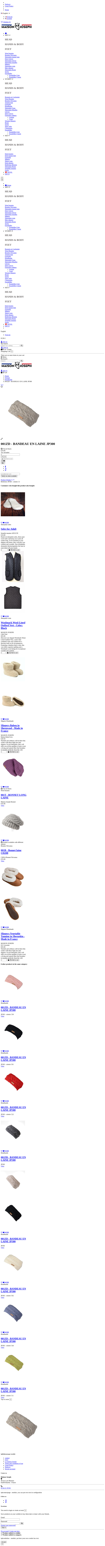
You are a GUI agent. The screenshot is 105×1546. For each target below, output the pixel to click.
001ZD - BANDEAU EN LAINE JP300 (13, 1008)
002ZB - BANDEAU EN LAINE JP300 (13, 1158)
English (9, 18)
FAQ (6, 1460)
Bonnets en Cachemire (12, 97)
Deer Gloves (9, 59)
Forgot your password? (8, 1525)
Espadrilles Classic (15, 77)
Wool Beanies (9, 99)
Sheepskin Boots (10, 70)
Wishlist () (7, 22)
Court (11, 119)
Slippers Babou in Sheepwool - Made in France (12, 728)
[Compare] (6, 523)
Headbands (8, 106)
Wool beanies (9, 53)
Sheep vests (9, 161)
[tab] (52, 480)
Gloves (7, 112)
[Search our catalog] (21, 346)
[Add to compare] (3, 463)
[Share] (5, 467)
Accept (4, 1542)
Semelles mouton (10, 168)
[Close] (2, 180)
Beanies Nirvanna (11, 55)
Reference (4, 482)
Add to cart (8, 459)
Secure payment (10, 1469)
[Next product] (2, 385)
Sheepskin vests (10, 66)
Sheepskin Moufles (11, 110)
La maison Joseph (11, 1462)
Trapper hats (9, 103)
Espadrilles (8, 73)
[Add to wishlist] (3, 461)
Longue (11, 117)
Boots (7, 123)
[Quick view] (8, 523)
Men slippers (9, 68)
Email (3, 1517)
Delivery (8, 4)
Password (4, 1521)
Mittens (7, 64)
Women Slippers (10, 121)
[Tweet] (6, 468)
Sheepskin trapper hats (12, 57)
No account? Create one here (10, 1531)
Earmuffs (8, 104)
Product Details (6, 480)
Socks (7, 72)
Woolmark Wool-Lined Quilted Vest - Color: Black (13, 625)
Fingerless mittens (11, 115)
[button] (7, 35)
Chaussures (8, 128)
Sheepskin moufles (11, 62)
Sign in (4, 342)
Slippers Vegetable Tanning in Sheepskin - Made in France (13, 936)
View (2, 805)
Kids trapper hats (10, 156)
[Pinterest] (5, 470)
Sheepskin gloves (10, 61)
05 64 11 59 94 (6, 1488)
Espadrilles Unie (14, 75)
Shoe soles (8, 126)
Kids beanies (9, 154)
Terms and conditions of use (14, 1463)
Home (7, 10)
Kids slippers (9, 163)
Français (9, 17)
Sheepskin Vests (10, 108)
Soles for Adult (8, 529)
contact (7, 1458)
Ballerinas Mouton (11, 165)
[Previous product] (1, 385)
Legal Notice (9, 6)
